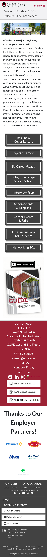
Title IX (40, 546)
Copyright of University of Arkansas (23, 553)
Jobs (39, 549)
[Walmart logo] (14, 444)
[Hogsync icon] (33, 378)
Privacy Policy (21, 549)
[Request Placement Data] (23, 400)
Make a (12, 523)
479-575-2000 (13, 537)
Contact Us (32, 549)
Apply (14, 488)
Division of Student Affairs (20, 11)
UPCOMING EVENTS (14, 505)
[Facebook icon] (10, 378)
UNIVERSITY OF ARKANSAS (23, 483)
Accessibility (10, 549)
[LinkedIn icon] (16, 378)
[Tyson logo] (34, 444)
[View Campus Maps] (4, 533)
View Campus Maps (15, 535)
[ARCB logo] (33, 457)
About (7, 488)
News (22, 490)
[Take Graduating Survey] (23, 392)
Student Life (36, 488)
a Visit (14, 517)
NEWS (5, 500)
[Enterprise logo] (23, 472)
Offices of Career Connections (20, 15)
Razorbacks (32, 490)
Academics (23, 488)
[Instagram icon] (23, 378)
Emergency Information (12, 546)
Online (13, 510)
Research (14, 490)
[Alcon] (14, 457)
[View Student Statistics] (23, 383)
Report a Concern (29, 546)
